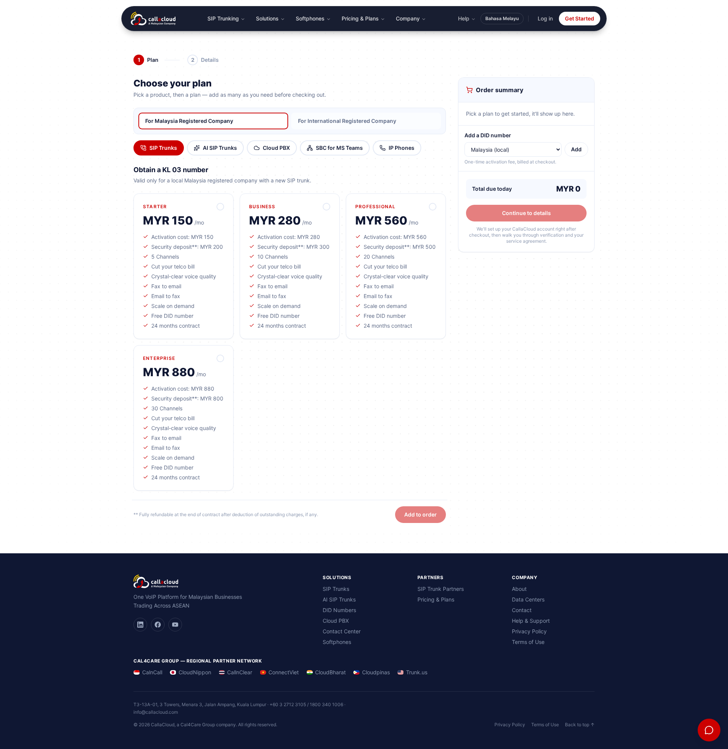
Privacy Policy (529, 631)
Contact (522, 610)
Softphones (310, 18)
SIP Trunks (163, 147)
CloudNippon (195, 672)
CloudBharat (330, 672)
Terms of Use (528, 642)
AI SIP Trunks (220, 147)
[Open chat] (709, 730)
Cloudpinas (376, 672)
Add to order (420, 514)
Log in (545, 18)
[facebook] (158, 624)
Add (576, 149)
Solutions (267, 18)
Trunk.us (416, 672)
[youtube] (175, 624)
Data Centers (528, 599)
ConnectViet (283, 672)
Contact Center (342, 631)
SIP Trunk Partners (440, 589)
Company (408, 18)
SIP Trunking (223, 18)
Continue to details (526, 213)
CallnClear (239, 672)
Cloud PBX (276, 147)
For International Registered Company (347, 121)
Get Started (579, 18)
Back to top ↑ (580, 724)
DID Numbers (339, 610)
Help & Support (531, 620)
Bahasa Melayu (502, 18)
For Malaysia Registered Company (189, 121)
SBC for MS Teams (339, 147)
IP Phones (401, 147)
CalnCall (152, 672)
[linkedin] (140, 624)
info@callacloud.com (155, 712)
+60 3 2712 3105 (288, 704)
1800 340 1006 (326, 704)
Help (463, 18)
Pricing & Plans (360, 18)
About (519, 589)
